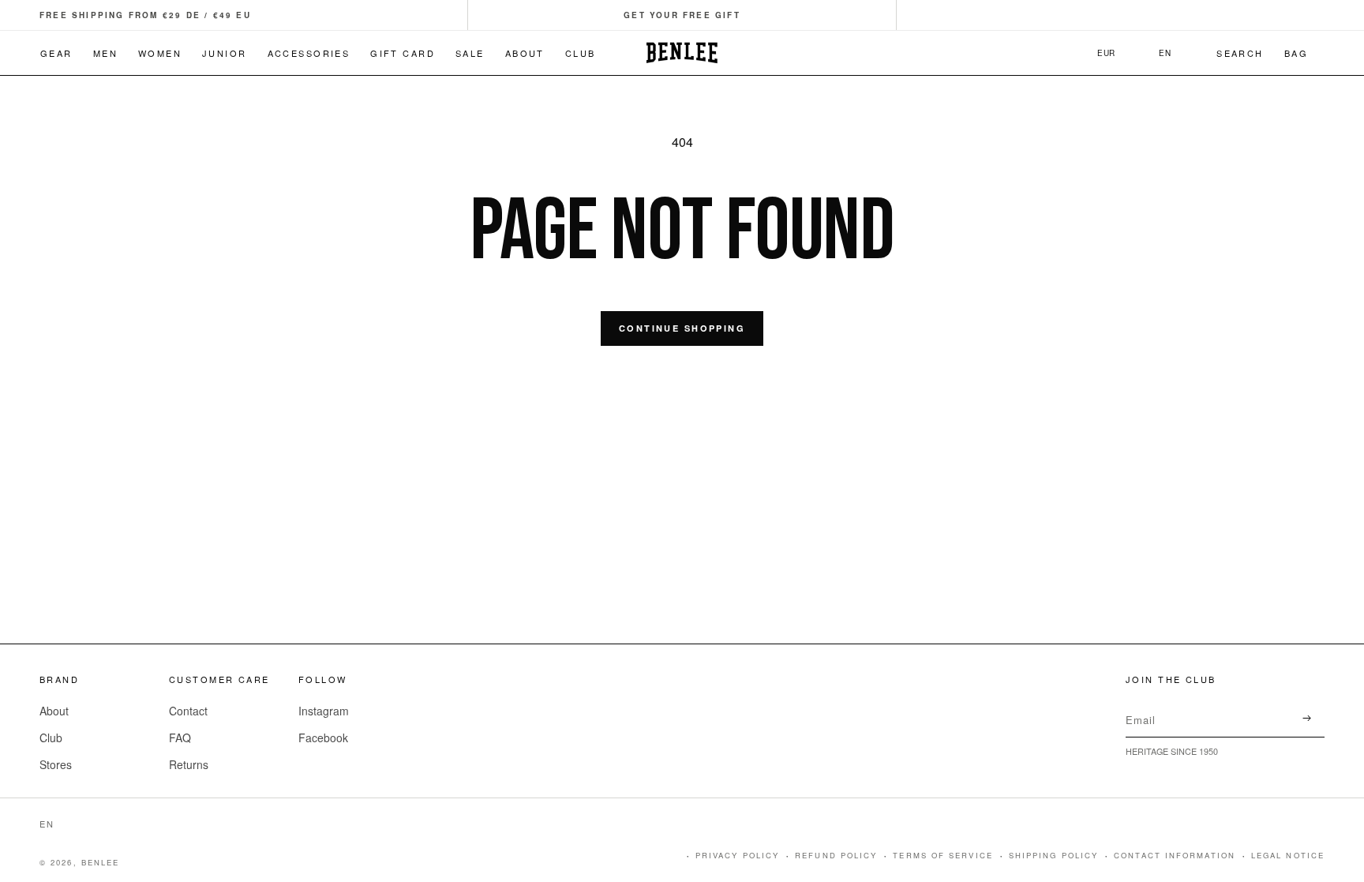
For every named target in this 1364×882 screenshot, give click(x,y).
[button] (682, 15)
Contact (188, 711)
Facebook (323, 737)
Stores (55, 764)
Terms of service (942, 855)
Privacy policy (737, 855)
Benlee (100, 862)
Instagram (323, 711)
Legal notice (1288, 855)
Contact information (1174, 855)
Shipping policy (1053, 855)
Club (50, 737)
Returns (188, 764)
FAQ (180, 737)
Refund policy (836, 855)
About (54, 711)
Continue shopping (682, 328)
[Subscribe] (1306, 718)
